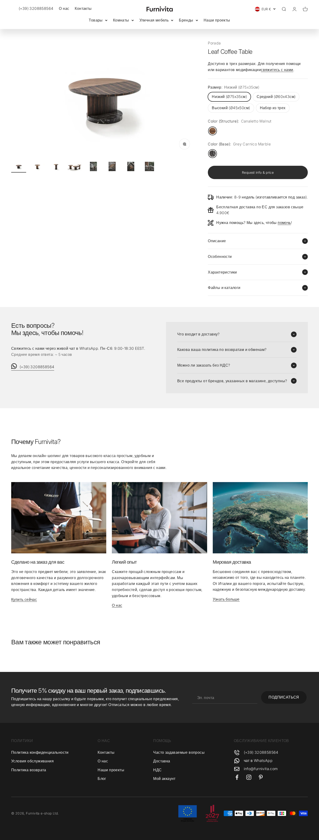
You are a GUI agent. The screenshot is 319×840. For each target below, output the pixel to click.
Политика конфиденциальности (40, 752)
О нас (64, 8)
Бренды (186, 20)
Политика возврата (28, 770)
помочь (284, 222)
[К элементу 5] (93, 167)
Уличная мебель (154, 20)
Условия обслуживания (32, 761)
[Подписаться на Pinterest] (261, 777)
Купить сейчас (24, 599)
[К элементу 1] (18, 167)
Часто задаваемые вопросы (179, 752)
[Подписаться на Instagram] (249, 777)
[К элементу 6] (112, 167)
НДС (157, 770)
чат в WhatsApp (258, 760)
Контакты (83, 8)
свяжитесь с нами (277, 69)
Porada (214, 43)
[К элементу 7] (130, 167)
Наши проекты (217, 20)
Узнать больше (226, 599)
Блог (102, 778)
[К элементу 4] (74, 167)
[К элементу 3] (56, 167)
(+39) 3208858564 (37, 366)
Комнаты (121, 20)
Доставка (161, 761)
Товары (96, 20)
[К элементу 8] (149, 167)
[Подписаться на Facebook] (237, 777)
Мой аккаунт (164, 778)
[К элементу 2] (37, 167)
